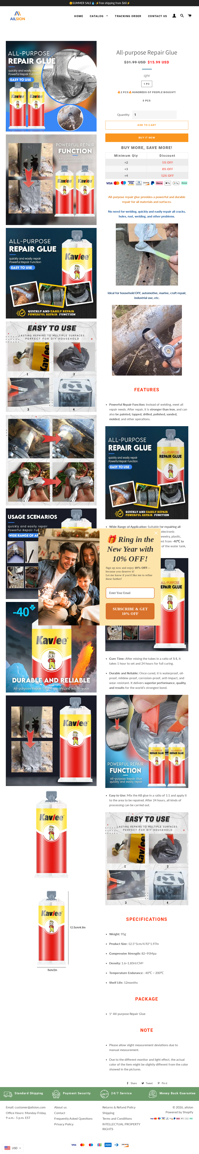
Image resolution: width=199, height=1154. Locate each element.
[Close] (156, 533)
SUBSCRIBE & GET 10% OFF (130, 611)
